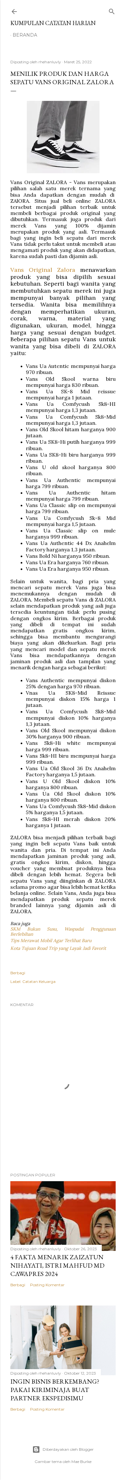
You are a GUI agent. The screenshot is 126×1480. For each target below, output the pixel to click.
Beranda (25, 35)
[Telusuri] (112, 10)
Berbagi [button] (17, 972)
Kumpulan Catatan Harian (53, 23)
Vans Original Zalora (42, 269)
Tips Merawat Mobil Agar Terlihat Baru (50, 940)
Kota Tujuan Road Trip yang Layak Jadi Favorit (58, 948)
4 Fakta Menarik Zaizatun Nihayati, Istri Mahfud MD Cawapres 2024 (57, 1265)
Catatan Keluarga (39, 981)
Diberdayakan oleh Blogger (68, 1449)
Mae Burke (81, 1461)
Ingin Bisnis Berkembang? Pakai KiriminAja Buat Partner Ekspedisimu (54, 1389)
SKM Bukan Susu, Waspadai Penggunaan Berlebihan (63, 931)
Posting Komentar (47, 1284)
